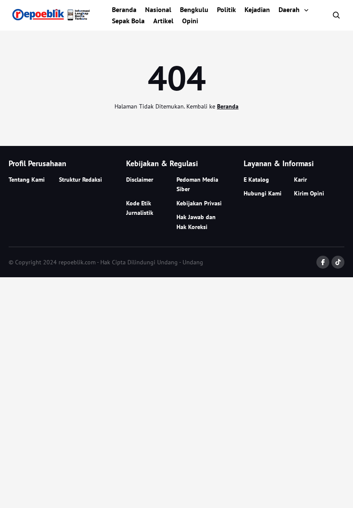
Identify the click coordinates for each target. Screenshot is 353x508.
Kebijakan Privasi (199, 203)
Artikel (163, 20)
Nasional (158, 9)
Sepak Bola (128, 20)
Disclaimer (139, 179)
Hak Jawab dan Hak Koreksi (196, 221)
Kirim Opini (309, 193)
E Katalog (256, 179)
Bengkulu (194, 9)
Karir (300, 179)
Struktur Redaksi (80, 179)
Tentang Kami (27, 179)
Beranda (124, 9)
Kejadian (257, 9)
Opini (190, 20)
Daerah (289, 9)
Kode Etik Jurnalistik (139, 208)
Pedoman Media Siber (197, 184)
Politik (226, 9)
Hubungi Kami (263, 193)
